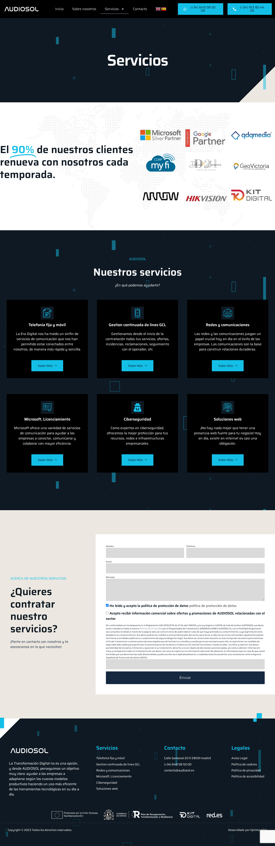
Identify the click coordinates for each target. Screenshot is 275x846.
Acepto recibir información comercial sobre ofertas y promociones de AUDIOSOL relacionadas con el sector (185, 616)
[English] (158, 9)
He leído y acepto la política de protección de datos (173, 605)
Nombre (110, 546)
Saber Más (45, 365)
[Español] (164, 9)
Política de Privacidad (151, 628)
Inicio (59, 9)
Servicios (112, 9)
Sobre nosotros (84, 9)
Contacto (140, 9)
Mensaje (110, 577)
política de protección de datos (213, 605)
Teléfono (190, 546)
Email (109, 561)
